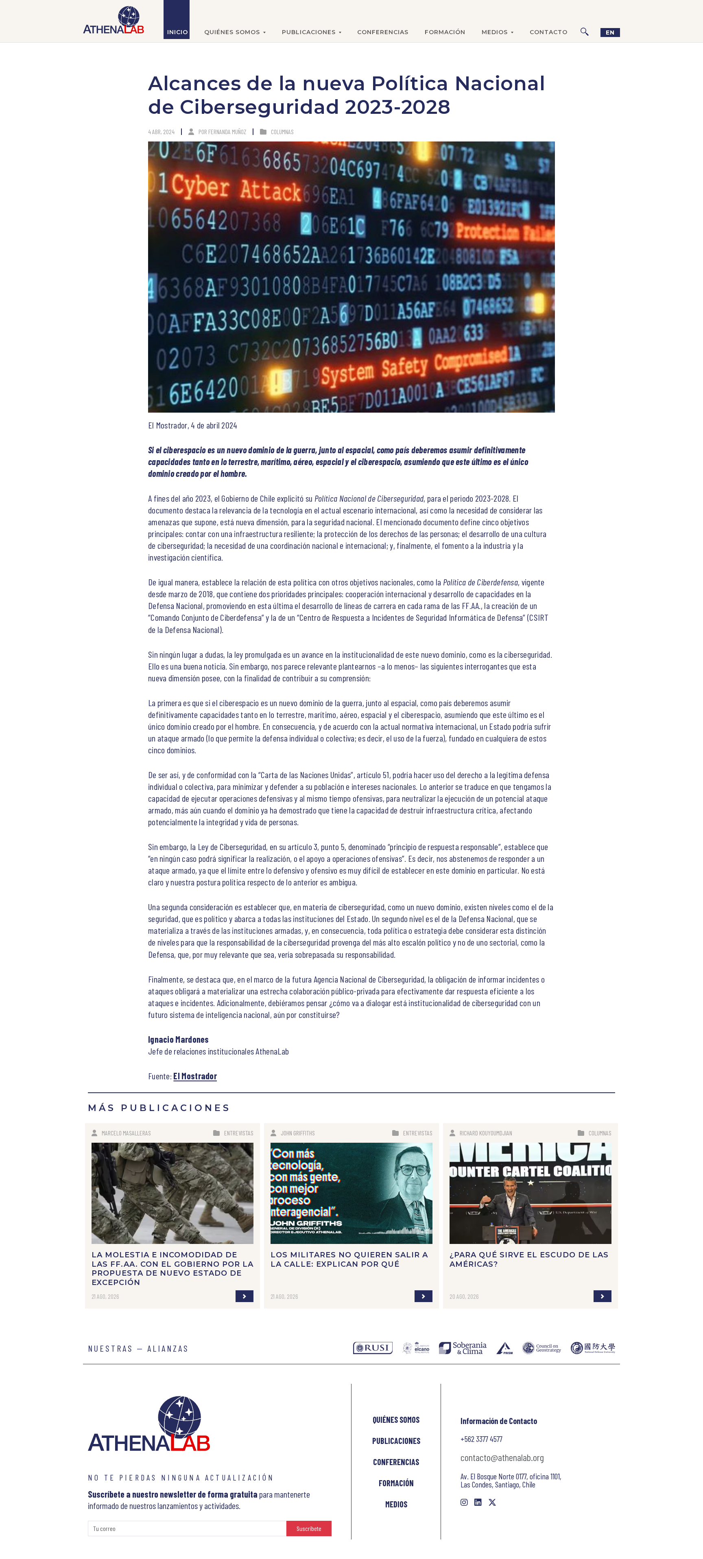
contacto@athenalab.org (502, 1457)
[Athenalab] (113, 19)
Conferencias (382, 32)
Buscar (584, 19)
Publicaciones (396, 1441)
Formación (445, 32)
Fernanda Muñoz (227, 131)
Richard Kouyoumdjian (486, 1133)
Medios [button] (495, 32)
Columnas (282, 131)
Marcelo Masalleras (126, 1133)
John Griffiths (298, 1133)
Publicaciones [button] (309, 32)
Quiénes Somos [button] (232, 32)
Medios (396, 1504)
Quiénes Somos (396, 1419)
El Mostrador (195, 1075)
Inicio (177, 32)
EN (610, 32)
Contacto (549, 32)
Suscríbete (309, 1528)
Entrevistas (238, 1133)
